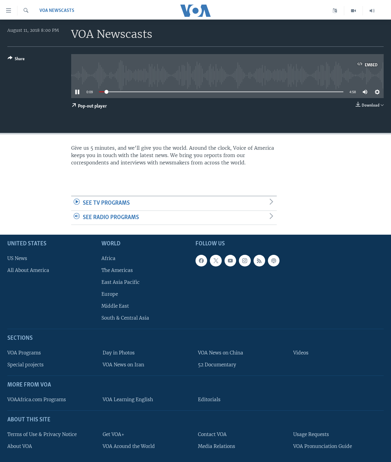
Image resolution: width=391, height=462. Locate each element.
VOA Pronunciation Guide (322, 446)
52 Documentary (217, 365)
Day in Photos (119, 353)
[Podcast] (274, 260)
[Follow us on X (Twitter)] (215, 260)
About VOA (19, 446)
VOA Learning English (128, 399)
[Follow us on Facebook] (201, 260)
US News (17, 258)
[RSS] (259, 260)
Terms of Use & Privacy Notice (42, 434)
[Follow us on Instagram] (244, 260)
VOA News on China (220, 353)
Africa (108, 258)
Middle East (115, 306)
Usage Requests (311, 434)
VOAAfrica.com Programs (36, 399)
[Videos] (353, 10)
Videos (301, 353)
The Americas (117, 270)
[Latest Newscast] (372, 10)
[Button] (16, 60)
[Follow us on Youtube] (230, 260)
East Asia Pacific (120, 282)
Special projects (25, 365)
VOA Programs (24, 353)
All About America (28, 270)
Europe (109, 294)
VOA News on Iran (123, 365)
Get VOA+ (113, 434)
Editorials (209, 399)
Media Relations (216, 446)
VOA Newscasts (56, 10)
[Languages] (335, 10)
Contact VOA (212, 434)
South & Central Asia (125, 318)
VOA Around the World (129, 446)
